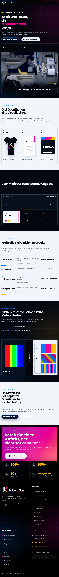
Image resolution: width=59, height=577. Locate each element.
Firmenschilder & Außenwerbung (43, 500)
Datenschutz (8, 564)
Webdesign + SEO (39, 520)
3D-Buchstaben (38, 504)
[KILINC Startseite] (13, 489)
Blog (5, 544)
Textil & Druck (38, 508)
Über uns (6, 548)
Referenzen (7, 540)
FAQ (5, 552)
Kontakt (6, 556)
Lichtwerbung (38, 512)
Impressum (7, 560)
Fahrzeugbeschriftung (40, 491)
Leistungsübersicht (9, 535)
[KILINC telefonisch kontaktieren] (52, 2)
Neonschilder (37, 516)
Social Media (37, 524)
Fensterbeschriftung (39, 496)
